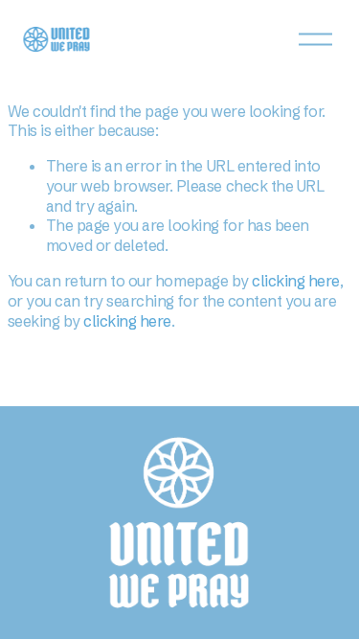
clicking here (296, 280)
